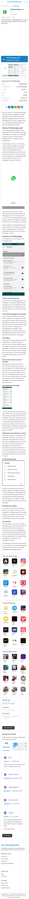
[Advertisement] (14, 40)
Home (2, 6)
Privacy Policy (4, 858)
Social (10, 6)
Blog (2, 874)
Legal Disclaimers (5, 888)
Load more (7, 835)
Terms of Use (4, 885)
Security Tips (4, 883)
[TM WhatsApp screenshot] (5, 70)
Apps (6, 6)
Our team (3, 876)
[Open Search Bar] (27, 2)
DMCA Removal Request (7, 863)
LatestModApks (13, 894)
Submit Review (8, 728)
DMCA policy (4, 861)
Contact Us (4, 856)
